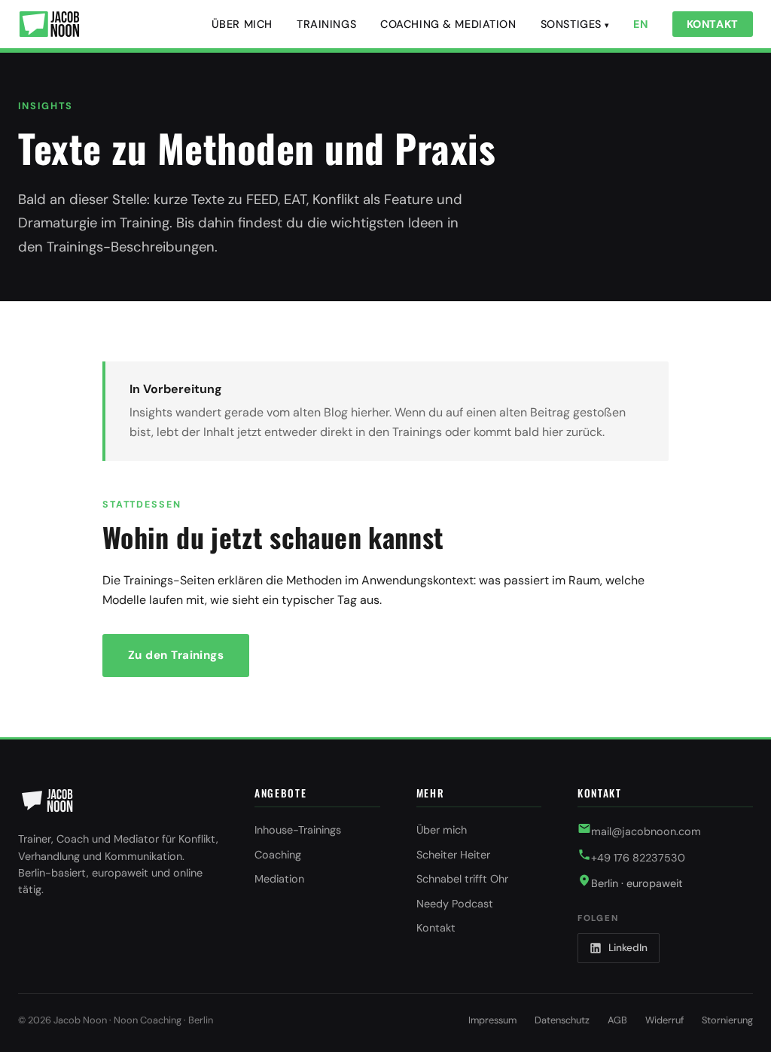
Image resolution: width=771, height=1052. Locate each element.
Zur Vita (307, 655)
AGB (617, 1020)
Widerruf (664, 1020)
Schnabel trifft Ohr (462, 879)
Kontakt (713, 24)
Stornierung (727, 1020)
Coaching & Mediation (448, 24)
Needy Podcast (454, 903)
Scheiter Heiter (453, 854)
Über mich (242, 24)
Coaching (277, 854)
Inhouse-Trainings (297, 830)
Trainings (326, 24)
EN (640, 24)
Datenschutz (562, 1020)
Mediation (279, 879)
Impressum (492, 1020)
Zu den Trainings (176, 655)
